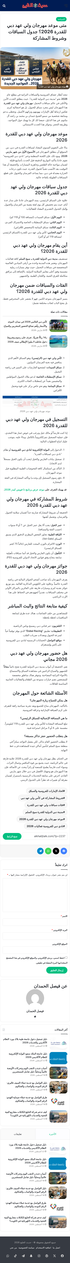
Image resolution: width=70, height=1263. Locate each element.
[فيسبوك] (64, 851)
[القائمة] (66, 6)
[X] (56, 851)
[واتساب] (48, 851)
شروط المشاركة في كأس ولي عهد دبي (42, 798)
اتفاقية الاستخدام (43, 1247)
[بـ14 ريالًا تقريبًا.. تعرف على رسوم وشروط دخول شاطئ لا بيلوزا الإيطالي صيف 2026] (58, 341)
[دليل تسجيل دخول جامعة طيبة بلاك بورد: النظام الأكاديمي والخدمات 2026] (58, 1043)
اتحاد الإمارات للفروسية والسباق (46, 791)
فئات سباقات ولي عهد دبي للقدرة (45, 805)
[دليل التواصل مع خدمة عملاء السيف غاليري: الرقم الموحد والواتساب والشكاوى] (58, 1087)
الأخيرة (52, 1134)
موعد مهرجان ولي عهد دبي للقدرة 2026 (41, 819)
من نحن (13, 1247)
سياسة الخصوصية (26, 1247)
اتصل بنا (56, 1247)
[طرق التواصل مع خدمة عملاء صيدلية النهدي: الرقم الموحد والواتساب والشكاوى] (58, 1102)
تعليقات (18, 1134)
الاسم (64, 916)
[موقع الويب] (35, 1017)
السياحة (61, 19)
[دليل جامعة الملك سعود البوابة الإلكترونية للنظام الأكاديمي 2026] (58, 1058)
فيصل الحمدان (35, 1011)
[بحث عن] (4, 6)
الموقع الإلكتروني (59, 944)
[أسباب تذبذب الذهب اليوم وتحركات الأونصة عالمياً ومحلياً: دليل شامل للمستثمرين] (58, 1073)
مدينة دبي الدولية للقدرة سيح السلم (44, 812)
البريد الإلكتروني (59, 930)
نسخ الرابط (12, 836)
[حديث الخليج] (35, 5)
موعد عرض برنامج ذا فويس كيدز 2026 (24, 489)
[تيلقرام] (40, 851)
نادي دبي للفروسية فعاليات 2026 (45, 826)
